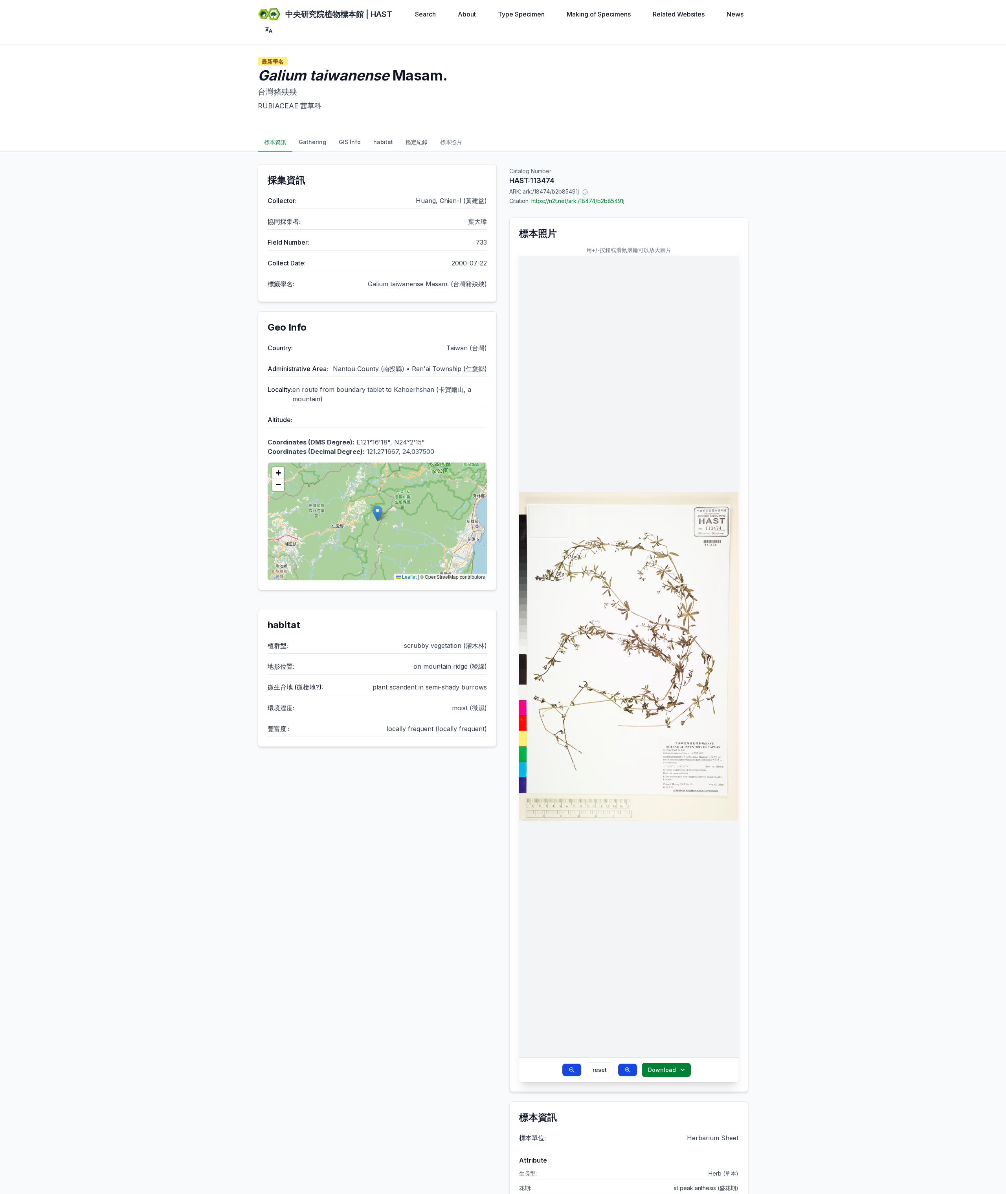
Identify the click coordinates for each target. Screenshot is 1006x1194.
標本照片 (451, 142)
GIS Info (350, 142)
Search (425, 14)
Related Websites (679, 14)
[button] (377, 513)
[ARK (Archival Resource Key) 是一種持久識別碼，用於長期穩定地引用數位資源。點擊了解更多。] (585, 192)
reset (600, 1069)
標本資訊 (275, 142)
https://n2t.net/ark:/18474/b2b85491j (577, 200)
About (467, 14)
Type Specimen (521, 14)
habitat (383, 142)
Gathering (312, 142)
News (735, 14)
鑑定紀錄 (417, 142)
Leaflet (409, 576)
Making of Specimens (599, 14)
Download (662, 1069)
